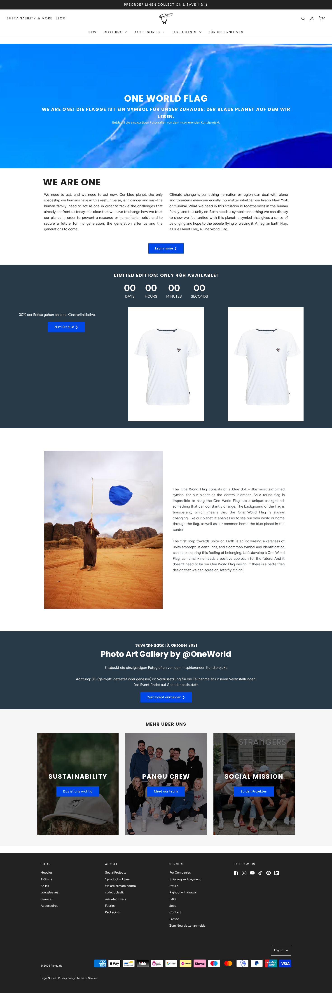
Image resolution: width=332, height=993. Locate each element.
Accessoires (49, 906)
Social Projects (115, 872)
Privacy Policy (66, 978)
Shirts (45, 886)
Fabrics (110, 906)
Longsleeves (49, 892)
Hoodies (47, 872)
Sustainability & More (29, 18)
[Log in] (312, 18)
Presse (174, 919)
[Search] (303, 18)
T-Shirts (46, 879)
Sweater (47, 899)
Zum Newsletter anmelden (188, 926)
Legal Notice (48, 978)
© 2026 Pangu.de (51, 965)
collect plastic (115, 892)
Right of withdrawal (182, 892)
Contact (175, 912)
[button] (281, 950)
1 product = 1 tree (117, 879)
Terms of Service (87, 978)
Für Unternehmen (226, 32)
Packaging (112, 912)
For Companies (180, 872)
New (93, 32)
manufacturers (115, 899)
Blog (61, 18)
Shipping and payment (185, 879)
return (173, 886)
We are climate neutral (120, 886)
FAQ (172, 899)
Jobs (172, 906)
